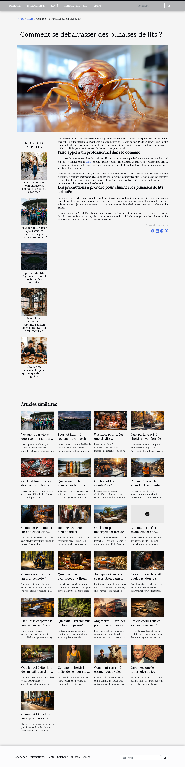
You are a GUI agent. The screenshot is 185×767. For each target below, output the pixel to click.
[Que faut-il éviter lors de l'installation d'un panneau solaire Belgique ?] (37, 653)
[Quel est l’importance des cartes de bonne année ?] (37, 467)
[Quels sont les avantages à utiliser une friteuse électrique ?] (74, 560)
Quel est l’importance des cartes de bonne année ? (36, 485)
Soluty (89, 161)
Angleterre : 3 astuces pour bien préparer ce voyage (109, 625)
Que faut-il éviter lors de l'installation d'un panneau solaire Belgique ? (36, 674)
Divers (97, 5)
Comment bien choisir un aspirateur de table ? (37, 718)
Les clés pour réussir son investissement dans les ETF (145, 625)
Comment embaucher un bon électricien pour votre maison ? (36, 532)
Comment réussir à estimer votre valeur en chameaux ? (110, 672)
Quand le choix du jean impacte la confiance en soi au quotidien (34, 187)
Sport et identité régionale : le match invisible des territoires (34, 277)
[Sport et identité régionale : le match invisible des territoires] (34, 256)
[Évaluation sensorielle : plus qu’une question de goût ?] (34, 350)
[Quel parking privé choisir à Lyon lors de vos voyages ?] (147, 420)
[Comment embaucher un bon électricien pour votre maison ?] (37, 513)
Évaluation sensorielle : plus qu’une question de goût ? (34, 371)
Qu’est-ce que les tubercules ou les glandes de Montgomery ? (143, 674)
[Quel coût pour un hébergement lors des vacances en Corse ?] (110, 513)
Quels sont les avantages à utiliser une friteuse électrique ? (71, 580)
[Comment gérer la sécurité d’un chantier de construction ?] (147, 467)
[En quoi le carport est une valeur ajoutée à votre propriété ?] (37, 607)
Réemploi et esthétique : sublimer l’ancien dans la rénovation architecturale (34, 324)
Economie (15, 5)
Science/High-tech (75, 5)
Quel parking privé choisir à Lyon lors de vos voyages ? (146, 438)
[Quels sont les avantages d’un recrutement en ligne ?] (110, 467)
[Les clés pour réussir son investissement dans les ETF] (147, 607)
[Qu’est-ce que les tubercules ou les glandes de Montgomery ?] (147, 653)
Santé (54, 5)
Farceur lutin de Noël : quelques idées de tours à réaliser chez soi (146, 580)
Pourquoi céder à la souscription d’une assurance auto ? (108, 578)
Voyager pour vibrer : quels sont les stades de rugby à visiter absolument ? (34, 232)
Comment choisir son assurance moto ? (36, 576)
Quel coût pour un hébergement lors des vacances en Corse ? (109, 532)
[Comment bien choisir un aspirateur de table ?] (37, 700)
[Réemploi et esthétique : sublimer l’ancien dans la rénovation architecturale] (34, 301)
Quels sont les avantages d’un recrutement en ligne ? (110, 485)
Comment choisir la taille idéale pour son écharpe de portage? (72, 672)
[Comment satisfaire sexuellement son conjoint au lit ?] (147, 513)
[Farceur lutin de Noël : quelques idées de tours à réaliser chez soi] (147, 560)
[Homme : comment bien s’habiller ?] (74, 513)
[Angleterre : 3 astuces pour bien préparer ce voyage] (110, 607)
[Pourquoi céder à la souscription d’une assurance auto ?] (110, 560)
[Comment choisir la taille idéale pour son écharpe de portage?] (74, 653)
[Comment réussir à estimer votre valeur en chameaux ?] (110, 653)
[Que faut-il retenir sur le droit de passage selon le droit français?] (74, 607)
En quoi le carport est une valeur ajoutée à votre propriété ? (36, 625)
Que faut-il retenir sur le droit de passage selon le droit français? (74, 625)
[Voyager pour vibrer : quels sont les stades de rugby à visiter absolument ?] (34, 211)
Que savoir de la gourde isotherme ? (71, 483)
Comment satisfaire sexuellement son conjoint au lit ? (144, 532)
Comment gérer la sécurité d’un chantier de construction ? (146, 485)
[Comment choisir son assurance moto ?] (37, 560)
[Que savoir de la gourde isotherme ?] (74, 467)
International (36, 5)
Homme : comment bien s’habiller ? (71, 530)
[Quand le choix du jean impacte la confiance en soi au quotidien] (34, 165)
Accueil (20, 18)
